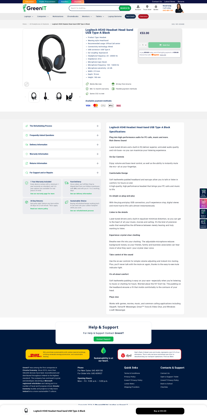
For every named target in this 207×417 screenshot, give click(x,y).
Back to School (166, 384)
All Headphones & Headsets (39, 24)
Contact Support (104, 339)
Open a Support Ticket (169, 377)
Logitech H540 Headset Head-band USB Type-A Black (71, 24)
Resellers (64, 2)
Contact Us (157, 1)
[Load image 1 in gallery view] (34, 96)
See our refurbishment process (82, 211)
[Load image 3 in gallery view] (58, 96)
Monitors (85, 16)
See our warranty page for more (42, 193)
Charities (77, 2)
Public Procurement (47, 2)
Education (30, 2)
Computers (41, 16)
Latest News (169, 1)
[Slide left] (25, 96)
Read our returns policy (39, 208)
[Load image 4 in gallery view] (70, 96)
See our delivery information (81, 193)
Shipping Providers (131, 387)
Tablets (99, 16)
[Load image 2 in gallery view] (46, 96)
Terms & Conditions (132, 373)
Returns (181, 1)
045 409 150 (168, 10)
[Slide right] (80, 96)
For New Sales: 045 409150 (90, 370)
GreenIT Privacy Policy (133, 380)
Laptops (27, 16)
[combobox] (100, 8)
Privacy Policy (129, 377)
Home (25, 24)
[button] (28, 16)
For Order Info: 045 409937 (90, 373)
